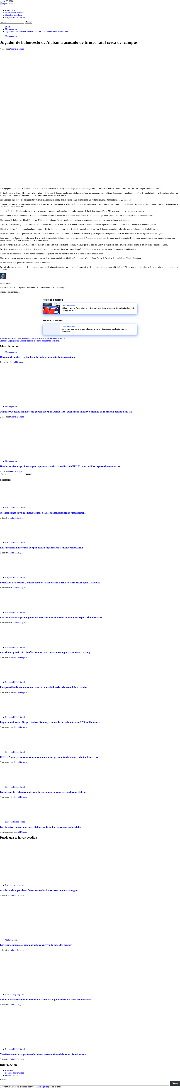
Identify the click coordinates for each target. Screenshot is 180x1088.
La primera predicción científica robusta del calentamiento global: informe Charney (45, 652)
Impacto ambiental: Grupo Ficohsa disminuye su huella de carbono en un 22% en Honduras (50, 722)
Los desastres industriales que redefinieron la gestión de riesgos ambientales (40, 827)
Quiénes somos (11, 1075)
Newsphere (43, 1087)
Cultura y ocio (11, 10)
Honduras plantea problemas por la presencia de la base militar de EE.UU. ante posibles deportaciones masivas (60, 466)
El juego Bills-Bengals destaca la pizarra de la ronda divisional (30, 341)
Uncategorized (11, 36)
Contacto (9, 1070)
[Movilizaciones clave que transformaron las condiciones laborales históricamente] (10, 503)
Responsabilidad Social (15, 17)
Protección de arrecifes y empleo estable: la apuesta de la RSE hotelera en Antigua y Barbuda (50, 582)
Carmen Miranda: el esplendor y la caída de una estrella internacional (38, 357)
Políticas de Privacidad (14, 1073)
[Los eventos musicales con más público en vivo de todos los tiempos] (20, 935)
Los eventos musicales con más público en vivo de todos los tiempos (36, 944)
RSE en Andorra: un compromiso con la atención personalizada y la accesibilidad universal (49, 757)
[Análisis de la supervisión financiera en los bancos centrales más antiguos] (20, 881)
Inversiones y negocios (14, 13)
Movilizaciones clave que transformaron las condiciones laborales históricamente (43, 512)
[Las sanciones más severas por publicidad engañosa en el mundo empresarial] (10, 538)
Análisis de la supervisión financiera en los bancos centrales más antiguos (39, 890)
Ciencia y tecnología (13, 15)
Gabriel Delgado (17, 49)
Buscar (3, 1080)
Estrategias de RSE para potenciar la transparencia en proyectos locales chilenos (43, 792)
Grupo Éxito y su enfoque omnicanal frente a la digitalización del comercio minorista (45, 999)
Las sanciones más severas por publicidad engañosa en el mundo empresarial (41, 547)
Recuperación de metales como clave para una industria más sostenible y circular (43, 687)
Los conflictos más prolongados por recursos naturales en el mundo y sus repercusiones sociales (51, 617)
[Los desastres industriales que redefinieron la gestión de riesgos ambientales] (10, 817)
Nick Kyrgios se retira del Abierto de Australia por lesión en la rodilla (32, 338)
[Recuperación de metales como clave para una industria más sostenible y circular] (10, 678)
